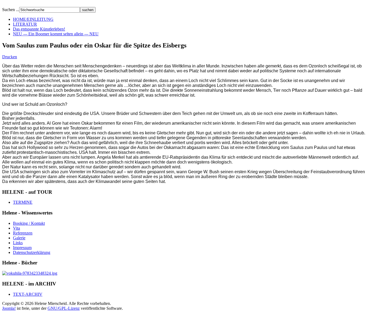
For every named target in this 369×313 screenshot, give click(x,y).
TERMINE (22, 202)
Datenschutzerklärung (31, 252)
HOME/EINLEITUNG (33, 19)
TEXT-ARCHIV (27, 294)
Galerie (19, 238)
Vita (16, 228)
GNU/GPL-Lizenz (64, 308)
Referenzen (22, 233)
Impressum (22, 247)
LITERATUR (25, 24)
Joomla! (9, 308)
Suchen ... (10, 9)
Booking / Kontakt (29, 223)
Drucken (9, 57)
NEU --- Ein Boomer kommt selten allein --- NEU (56, 34)
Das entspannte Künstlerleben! (39, 29)
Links (18, 242)
